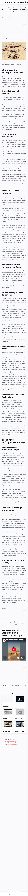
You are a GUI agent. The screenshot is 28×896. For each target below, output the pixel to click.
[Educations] (5, 678)
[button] (2, 2)
